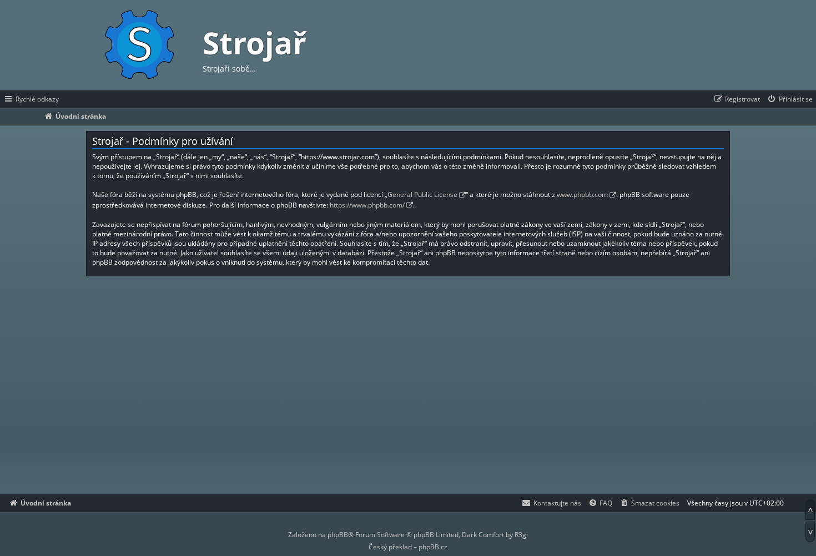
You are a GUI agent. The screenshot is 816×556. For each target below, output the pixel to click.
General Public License (422, 194)
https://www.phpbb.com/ (367, 205)
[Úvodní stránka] (139, 45)
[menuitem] (789, 99)
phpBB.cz (433, 547)
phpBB (338, 534)
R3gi (521, 534)
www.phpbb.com (582, 194)
